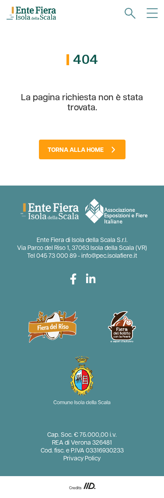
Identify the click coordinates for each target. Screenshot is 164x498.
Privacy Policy (82, 459)
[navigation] (130, 13)
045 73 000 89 (56, 256)
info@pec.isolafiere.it (109, 256)
